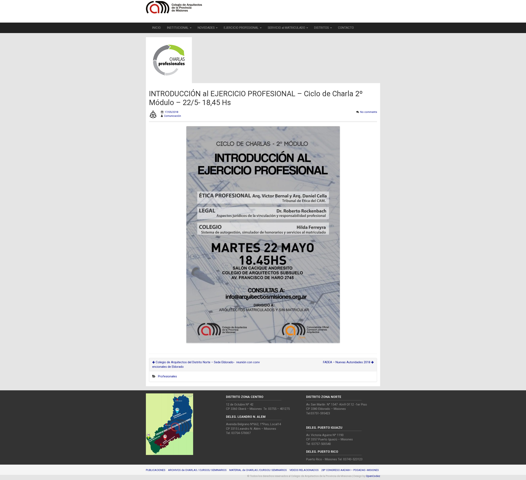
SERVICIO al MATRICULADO (287, 28)
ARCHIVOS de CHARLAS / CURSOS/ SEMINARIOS (197, 470)
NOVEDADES (207, 28)
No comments (368, 111)
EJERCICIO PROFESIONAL (242, 28)
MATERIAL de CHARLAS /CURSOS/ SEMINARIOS (258, 470)
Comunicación (172, 115)
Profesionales (167, 376)
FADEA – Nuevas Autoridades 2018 (347, 362)
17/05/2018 (171, 111)
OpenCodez (373, 476)
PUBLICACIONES (155, 470)
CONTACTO (346, 28)
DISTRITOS (322, 28)
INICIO (156, 28)
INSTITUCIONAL (178, 28)
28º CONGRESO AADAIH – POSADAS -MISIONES (350, 470)
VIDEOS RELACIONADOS (304, 470)
